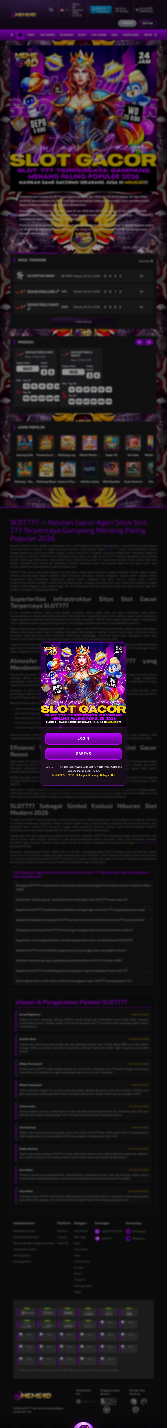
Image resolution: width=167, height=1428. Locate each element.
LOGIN (83, 738)
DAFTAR (83, 753)
